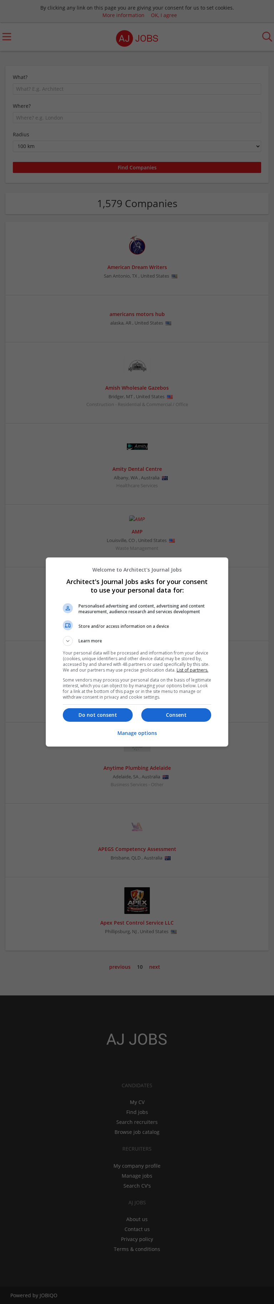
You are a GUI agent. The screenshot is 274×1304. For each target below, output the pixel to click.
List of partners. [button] (192, 670)
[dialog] (137, 652)
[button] (137, 641)
